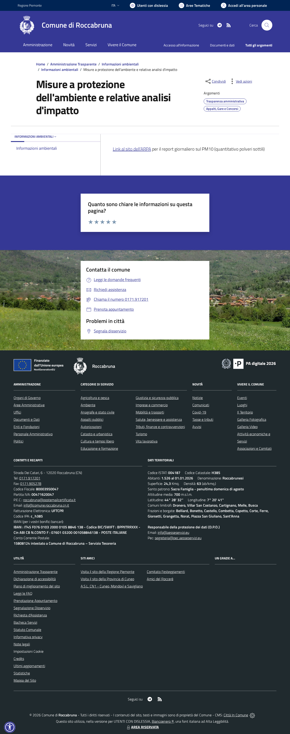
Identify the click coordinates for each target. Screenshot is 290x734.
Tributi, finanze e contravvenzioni (160, 426)
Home (40, 64)
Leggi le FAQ (23, 593)
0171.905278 (30, 483)
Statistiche (22, 673)
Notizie (197, 397)
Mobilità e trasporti (150, 412)
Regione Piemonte (30, 5)
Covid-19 (199, 412)
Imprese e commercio (152, 405)
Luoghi (242, 405)
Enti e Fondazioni (26, 426)
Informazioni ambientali (120, 64)
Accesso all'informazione (181, 45)
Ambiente (88, 405)
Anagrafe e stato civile (97, 412)
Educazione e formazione (99, 448)
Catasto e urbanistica (96, 434)
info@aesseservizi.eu (173, 532)
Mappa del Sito (25, 680)
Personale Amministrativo (33, 434)
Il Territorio (245, 412)
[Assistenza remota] (252, 715)
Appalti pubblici (92, 419)
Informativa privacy (28, 637)
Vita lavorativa (146, 441)
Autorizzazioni (91, 426)
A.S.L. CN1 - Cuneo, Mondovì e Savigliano (112, 586)
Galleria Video (247, 426)
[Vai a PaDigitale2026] (248, 363)
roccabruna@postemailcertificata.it (49, 500)
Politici (18, 441)
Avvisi (196, 426)
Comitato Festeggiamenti (166, 571)
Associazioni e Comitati (254, 448)
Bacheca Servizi (25, 622)
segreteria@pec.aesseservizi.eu (178, 538)
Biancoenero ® (163, 721)
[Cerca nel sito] (266, 25)
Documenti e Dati (27, 419)
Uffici (17, 412)
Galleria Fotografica (251, 419)
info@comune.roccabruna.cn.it (46, 505)
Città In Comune (236, 715)
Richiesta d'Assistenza (30, 615)
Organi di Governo (27, 397)
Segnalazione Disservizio (32, 608)
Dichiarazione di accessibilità (35, 579)
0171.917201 (29, 478)
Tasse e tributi (202, 419)
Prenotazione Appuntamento (35, 600)
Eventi (242, 397)
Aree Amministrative (29, 405)
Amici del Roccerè (160, 579)
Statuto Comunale (27, 629)
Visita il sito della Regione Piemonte (107, 571)
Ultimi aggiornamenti (29, 666)
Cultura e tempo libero (97, 441)
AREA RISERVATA (145, 727)
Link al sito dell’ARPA (132, 148)
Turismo (141, 434)
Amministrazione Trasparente (73, 64)
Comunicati (200, 405)
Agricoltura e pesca (95, 397)
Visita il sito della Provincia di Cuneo (107, 579)
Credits (19, 658)
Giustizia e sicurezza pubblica (157, 397)
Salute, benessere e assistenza (159, 419)
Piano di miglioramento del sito (37, 586)
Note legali (22, 644)
